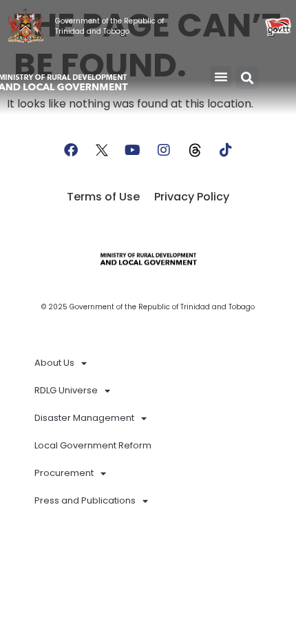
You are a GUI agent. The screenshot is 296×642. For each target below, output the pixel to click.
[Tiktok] (226, 150)
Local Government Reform (92, 445)
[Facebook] (71, 150)
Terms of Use (103, 197)
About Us (54, 362)
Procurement (64, 472)
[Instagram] (164, 150)
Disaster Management (84, 417)
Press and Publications (85, 500)
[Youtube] (133, 150)
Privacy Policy (191, 197)
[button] (221, 76)
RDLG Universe (66, 390)
